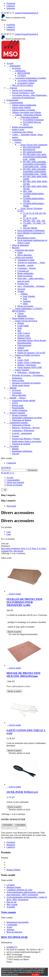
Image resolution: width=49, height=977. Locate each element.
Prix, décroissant (16, 551)
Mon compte (12, 904)
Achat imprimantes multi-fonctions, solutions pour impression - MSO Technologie (26, 893)
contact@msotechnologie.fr (26, 13)
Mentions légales (14, 887)
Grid (8, 532)
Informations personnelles (18, 922)
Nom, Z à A (37, 548)
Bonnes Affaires (13, 870)
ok (4, 490)
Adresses (10, 929)
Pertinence (16, 548)
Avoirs (9, 927)
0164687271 (12, 947)
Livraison (11, 885)
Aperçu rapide (14, 594)
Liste (9, 534)
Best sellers (6, 548)
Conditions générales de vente (19, 890)
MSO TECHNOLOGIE (14, 937)
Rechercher (32, 470)
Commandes (12, 924)
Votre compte (8, 912)
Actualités (11, 907)
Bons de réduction (14, 932)
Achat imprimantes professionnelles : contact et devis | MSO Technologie (27, 898)
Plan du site (11, 902)
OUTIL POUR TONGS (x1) (22, 792)
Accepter (35, 975)
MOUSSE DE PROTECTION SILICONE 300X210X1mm (23, 675)
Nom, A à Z (26, 548)
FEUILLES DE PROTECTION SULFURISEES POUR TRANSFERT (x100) (24, 602)
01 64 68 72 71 (7, 473)
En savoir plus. (24, 975)
